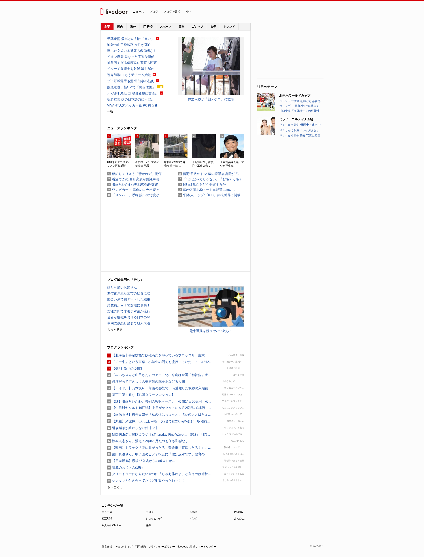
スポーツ (165, 26)
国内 (120, 26)
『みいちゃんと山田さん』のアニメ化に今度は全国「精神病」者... (159, 374)
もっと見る (115, 329)
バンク (194, 518)
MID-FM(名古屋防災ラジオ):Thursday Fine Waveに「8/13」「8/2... (158, 434)
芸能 (181, 26)
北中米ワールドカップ (294, 95)
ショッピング (154, 518)
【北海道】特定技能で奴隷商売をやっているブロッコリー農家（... (159, 355)
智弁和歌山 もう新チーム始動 (129, 75)
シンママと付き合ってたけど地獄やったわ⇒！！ (146, 480)
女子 (213, 26)
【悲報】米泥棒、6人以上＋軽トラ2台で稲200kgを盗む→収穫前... (158, 421)
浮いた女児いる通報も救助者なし (132, 51)
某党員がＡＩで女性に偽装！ (128, 305)
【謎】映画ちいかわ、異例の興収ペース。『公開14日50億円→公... (159, 401)
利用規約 (140, 546)
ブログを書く (172, 11)
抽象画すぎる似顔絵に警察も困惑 (132, 63)
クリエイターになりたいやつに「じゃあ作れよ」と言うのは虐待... (159, 473)
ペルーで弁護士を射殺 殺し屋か (130, 68)
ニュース (138, 11)
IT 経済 (148, 26)
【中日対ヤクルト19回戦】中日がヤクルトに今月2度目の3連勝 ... (159, 407)
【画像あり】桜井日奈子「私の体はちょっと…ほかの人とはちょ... (159, 414)
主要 (107, 26)
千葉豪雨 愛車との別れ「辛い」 (130, 39)
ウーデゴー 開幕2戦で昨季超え (299, 106)
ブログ (154, 11)
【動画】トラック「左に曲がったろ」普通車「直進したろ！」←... (159, 447)
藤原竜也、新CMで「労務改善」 (131, 87)
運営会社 (107, 546)
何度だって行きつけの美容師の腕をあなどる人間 (146, 381)
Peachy (238, 511)
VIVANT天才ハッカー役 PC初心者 (132, 105)
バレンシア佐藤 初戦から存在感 (299, 101)
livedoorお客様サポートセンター (197, 546)
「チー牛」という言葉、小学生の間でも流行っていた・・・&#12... (159, 361)
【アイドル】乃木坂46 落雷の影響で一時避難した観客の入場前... (159, 388)
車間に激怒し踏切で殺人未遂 (128, 323)
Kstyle (193, 511)
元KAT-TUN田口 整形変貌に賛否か (132, 93)
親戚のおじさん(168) (125, 467)
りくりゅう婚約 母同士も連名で (299, 124)
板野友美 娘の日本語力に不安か (130, 99)
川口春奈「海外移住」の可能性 (299, 110)
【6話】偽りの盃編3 (124, 368)
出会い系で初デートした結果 (128, 299)
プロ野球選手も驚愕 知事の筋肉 (130, 81)
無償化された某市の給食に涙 (128, 293)
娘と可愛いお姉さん (122, 287)
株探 (148, 525)
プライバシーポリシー (161, 546)
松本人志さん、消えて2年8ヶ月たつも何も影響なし (147, 441)
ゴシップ (197, 26)
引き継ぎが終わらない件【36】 (133, 428)
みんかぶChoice (111, 525)
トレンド (229, 26)
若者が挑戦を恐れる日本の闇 (128, 317)
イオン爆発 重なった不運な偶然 (130, 57)
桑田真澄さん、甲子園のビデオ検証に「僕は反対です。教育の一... (159, 454)
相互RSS (107, 518)
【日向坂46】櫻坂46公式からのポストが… (141, 460)
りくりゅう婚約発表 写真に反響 (299, 135)
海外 (133, 26)
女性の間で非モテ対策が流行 (128, 311)
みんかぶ (239, 518)
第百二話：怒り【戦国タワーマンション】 (141, 394)
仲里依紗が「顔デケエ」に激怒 (211, 99)
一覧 (110, 112)
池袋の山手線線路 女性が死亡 (129, 45)
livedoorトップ (123, 546)
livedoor (114, 11)
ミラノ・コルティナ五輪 (296, 119)
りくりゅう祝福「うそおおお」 (299, 130)
